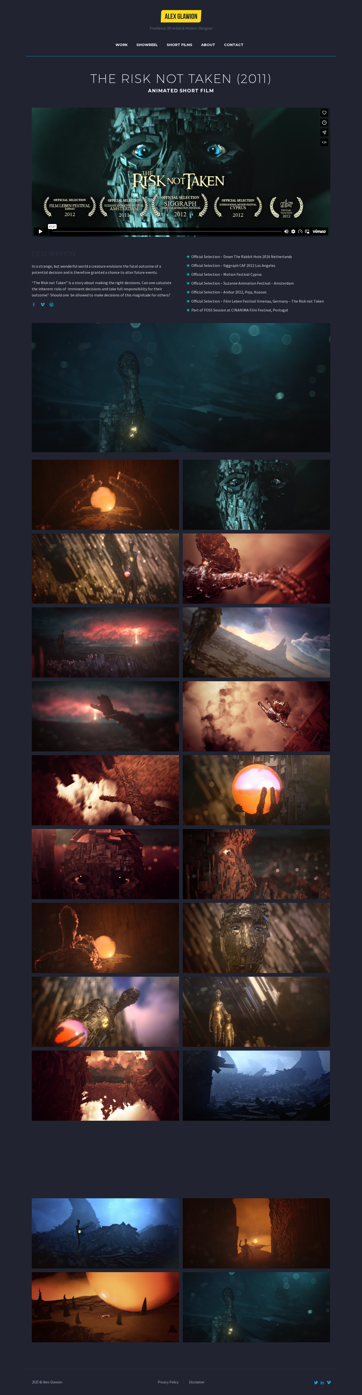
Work (121, 45)
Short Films (179, 45)
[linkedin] (322, 1382)
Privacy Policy (168, 1382)
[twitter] (316, 1382)
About (208, 45)
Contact (234, 45)
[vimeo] (329, 1382)
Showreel (147, 45)
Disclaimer (197, 1382)
